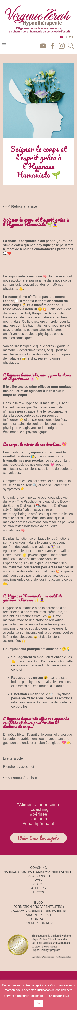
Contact (38, 919)
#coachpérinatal (38, 823)
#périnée (38, 814)
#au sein (38, 818)
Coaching (38, 867)
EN (71, 37)
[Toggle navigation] (4, 45)
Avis (38, 880)
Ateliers (38, 888)
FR (61, 37)
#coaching (38, 809)
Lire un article (13, 758)
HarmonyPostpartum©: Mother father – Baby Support (38, 874)
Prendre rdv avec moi (19, 766)
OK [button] (38, 1003)
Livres (38, 892)
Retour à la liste (24, 206)
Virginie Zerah (38, 915)
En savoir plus (58, 995)
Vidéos (38, 884)
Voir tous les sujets (38, 837)
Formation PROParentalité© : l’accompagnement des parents (38, 908)
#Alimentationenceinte (38, 804)
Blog (38, 902)
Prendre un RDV (39, 923)
